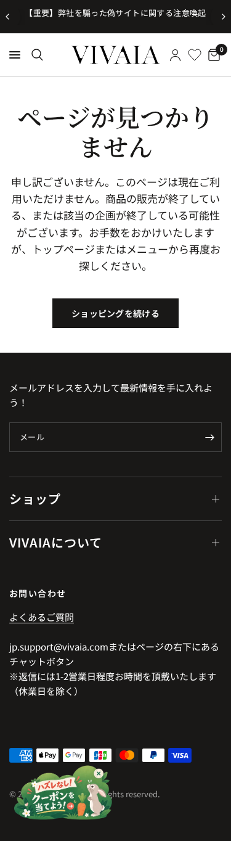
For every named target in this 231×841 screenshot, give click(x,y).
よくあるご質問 (41, 616)
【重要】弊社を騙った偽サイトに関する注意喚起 (115, 12)
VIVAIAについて (55, 542)
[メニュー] (15, 55)
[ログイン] (175, 54)
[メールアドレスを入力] (209, 437)
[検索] (37, 55)
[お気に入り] (194, 54)
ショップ (35, 498)
